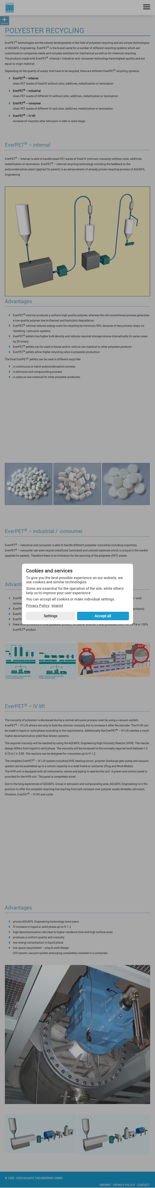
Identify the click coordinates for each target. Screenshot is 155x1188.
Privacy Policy (37, 605)
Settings (50, 615)
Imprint (57, 605)
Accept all (103, 615)
